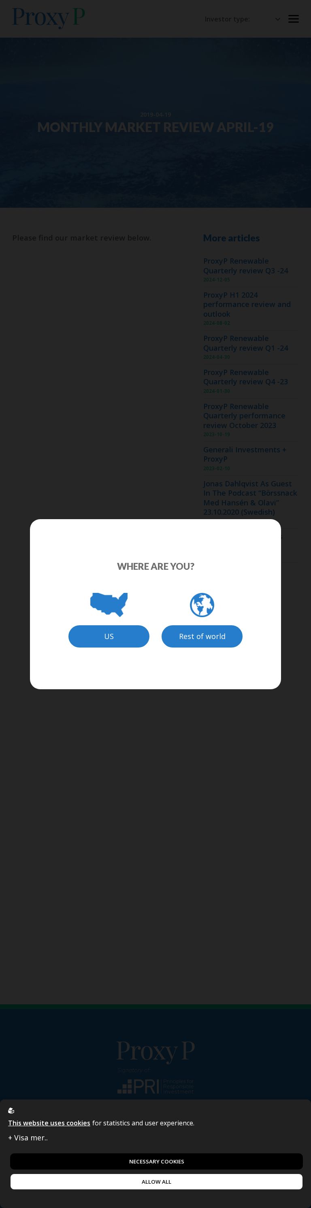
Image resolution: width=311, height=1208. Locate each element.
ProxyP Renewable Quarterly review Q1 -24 (245, 343)
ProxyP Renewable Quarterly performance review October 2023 (244, 416)
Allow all (156, 1181)
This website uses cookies (49, 1123)
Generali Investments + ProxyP (245, 454)
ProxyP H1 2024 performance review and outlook (247, 304)
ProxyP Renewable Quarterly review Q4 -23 (245, 377)
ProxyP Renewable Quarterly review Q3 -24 (245, 265)
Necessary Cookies (156, 1161)
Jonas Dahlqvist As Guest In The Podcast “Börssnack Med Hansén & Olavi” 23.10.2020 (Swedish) (250, 498)
